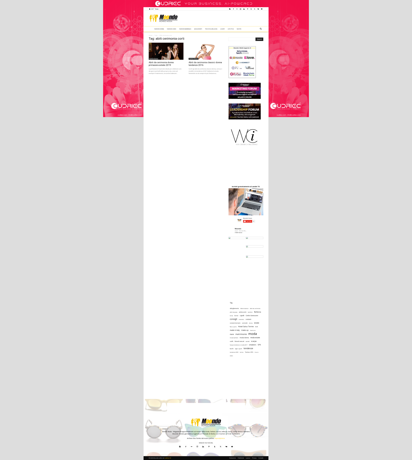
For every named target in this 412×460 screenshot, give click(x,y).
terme (241, 352)
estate (256, 323)
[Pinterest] (247, 9)
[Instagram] (240, 9)
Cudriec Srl (167, 458)
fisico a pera (233, 326)
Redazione (232, 458)
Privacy (254, 458)
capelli (242, 315)
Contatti (260, 458)
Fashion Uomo (171, 29)
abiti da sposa (233, 312)
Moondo (238, 229)
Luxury (222, 29)
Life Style (231, 29)
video (231, 356)
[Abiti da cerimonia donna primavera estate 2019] (166, 51)
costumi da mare (235, 323)
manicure (253, 330)
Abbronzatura (244, 308)
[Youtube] (261, 9)
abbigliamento (234, 308)
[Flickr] (237, 9)
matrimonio (241, 334)
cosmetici (241, 319)
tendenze (248, 348)
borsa (231, 315)
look (256, 327)
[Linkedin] (244, 9)
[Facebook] (233, 9)
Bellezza (257, 312)
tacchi (231, 349)
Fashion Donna (159, 29)
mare (232, 334)
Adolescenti (198, 29)
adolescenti (242, 312)
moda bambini (234, 338)
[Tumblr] (251, 9)
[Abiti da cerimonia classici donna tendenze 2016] (206, 51)
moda (252, 334)
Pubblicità (241, 458)
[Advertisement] (224, 18)
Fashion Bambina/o (185, 29)
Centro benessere (252, 315)
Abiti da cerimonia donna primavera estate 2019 (161, 63)
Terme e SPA (249, 352)
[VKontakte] (258, 9)
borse (236, 316)
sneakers (252, 345)
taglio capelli (238, 348)
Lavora (248, 458)
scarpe (254, 341)
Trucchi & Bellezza (211, 29)
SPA (259, 345)
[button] (260, 29)
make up (244, 330)
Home (150, 35)
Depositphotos (219, 438)
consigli (233, 319)
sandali (248, 341)
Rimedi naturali (239, 341)
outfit (231, 341)
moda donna (244, 338)
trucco (256, 352)
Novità (239, 29)
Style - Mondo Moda (241, 231)
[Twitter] (254, 9)
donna (251, 323)
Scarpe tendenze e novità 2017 (238, 345)
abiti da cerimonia (255, 308)
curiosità (244, 323)
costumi (248, 319)
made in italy (235, 330)
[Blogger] (229, 9)
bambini (250, 312)
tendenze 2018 (234, 352)
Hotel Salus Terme (246, 326)
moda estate (255, 337)
